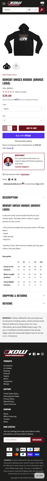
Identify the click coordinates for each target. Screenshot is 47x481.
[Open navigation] (4, 4)
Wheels (6, 384)
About (6, 414)
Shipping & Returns (15, 296)
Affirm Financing (10, 416)
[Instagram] (42, 354)
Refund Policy (9, 401)
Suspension (8, 381)
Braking (7, 371)
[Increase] (14, 128)
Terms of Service (10, 404)
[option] (7, 66)
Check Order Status (11, 393)
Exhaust (7, 373)
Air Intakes (8, 368)
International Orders (11, 396)
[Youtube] (38, 354)
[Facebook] (34, 354)
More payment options (23, 141)
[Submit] (41, 9)
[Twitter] (30, 354)
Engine (6, 376)
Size (4, 116)
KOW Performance (10, 74)
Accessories (8, 365)
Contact (7, 419)
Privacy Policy (9, 399)
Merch (6, 378)
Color (4, 105)
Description (10, 197)
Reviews (7, 303)
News (6, 421)
